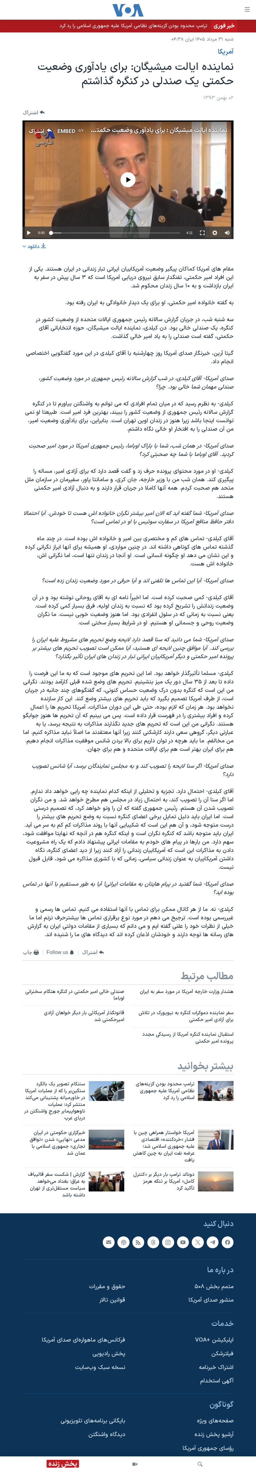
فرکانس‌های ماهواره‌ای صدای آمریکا (83, 1340)
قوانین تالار (112, 1300)
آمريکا (226, 52)
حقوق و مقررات (107, 1286)
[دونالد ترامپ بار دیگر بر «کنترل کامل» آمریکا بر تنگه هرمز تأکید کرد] (216, 1181)
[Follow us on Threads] (153, 1242)
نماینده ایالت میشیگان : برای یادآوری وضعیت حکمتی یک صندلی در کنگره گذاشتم (124, 130)
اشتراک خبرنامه (216, 1367)
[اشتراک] (109, 1242)
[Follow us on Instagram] (168, 1242)
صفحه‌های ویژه (215, 1421)
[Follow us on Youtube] (183, 1242)
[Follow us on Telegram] (213, 1242)
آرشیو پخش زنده (214, 1434)
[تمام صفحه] (202, 233)
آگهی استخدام (217, 1381)
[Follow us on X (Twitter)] (198, 1242)
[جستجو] (200, 1464)
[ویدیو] (135, 1464)
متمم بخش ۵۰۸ (214, 1286)
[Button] (34, 112)
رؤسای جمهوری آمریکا (208, 1448)
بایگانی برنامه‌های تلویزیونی (93, 1421)
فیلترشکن (222, 1354)
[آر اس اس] (138, 1242)
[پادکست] (123, 1242)
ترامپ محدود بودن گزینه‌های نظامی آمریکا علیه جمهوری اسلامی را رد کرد (133, 26)
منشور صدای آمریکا (211, 1300)
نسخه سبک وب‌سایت (100, 1367)
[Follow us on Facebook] (228, 1242)
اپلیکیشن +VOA (214, 1340)
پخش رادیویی (108, 1354)
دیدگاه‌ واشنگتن (106, 1434)
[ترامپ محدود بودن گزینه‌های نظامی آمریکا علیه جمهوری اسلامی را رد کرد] (216, 1091)
